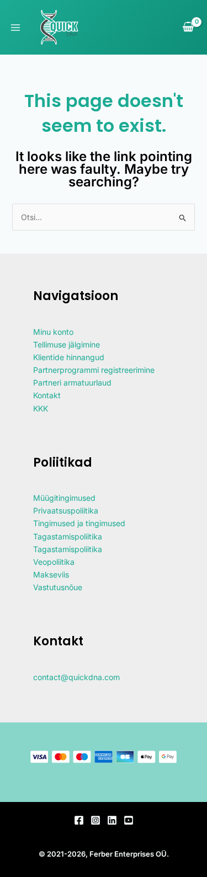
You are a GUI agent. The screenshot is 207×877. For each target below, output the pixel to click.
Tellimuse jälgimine (66, 344)
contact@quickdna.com (76, 677)
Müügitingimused (64, 497)
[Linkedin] (112, 820)
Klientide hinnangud (68, 357)
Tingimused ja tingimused (79, 523)
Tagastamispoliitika (67, 536)
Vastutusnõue (57, 587)
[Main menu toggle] (15, 28)
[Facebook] (79, 820)
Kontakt (47, 395)
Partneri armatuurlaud (72, 382)
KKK (40, 408)
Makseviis (51, 574)
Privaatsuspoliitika (65, 510)
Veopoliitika (54, 561)
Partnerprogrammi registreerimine (94, 370)
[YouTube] (129, 820)
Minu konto (53, 331)
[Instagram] (95, 820)
